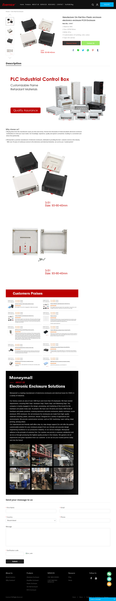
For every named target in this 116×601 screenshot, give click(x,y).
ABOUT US (35, 4)
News (70, 580)
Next (10, 58)
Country (9, 517)
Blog (69, 577)
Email (62, 508)
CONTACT (60, 4)
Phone (62, 517)
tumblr (97, 50)
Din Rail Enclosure (17, 11)
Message (9, 527)
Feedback (89, 597)
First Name (10, 508)
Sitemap (106, 597)
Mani (109, 579)
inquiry (107, 4)
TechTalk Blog (69, 4)
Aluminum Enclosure (33, 577)
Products (28, 4)
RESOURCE (51, 4)
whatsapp (88, 50)
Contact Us (90, 43)
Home (22, 4)
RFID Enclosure (31, 590)
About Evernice (10, 577)
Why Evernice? (10, 580)
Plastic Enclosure (32, 583)
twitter (83, 50)
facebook (73, 50)
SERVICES (43, 4)
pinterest (92, 50)
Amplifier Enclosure (33, 580)
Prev (10, 14)
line (78, 50)
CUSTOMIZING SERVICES (52, 581)
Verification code (12, 550)
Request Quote (71, 43)
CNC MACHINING (53, 577)
